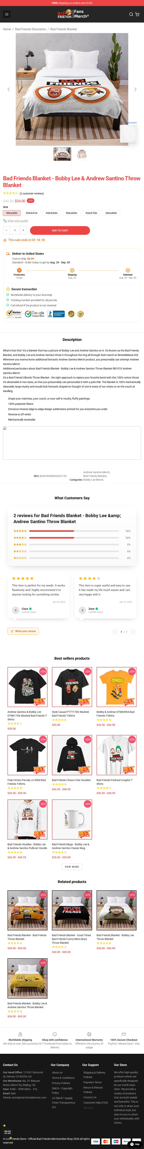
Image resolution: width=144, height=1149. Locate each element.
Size (5, 206)
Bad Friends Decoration (30, 29)
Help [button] (137, 1144)
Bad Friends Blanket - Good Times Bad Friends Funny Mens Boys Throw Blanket (71, 939)
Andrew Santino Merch (96, 472)
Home (7, 29)
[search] (131, 14)
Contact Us (89, 1097)
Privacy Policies (61, 1083)
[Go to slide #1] (62, 154)
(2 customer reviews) (32, 193)
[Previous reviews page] (115, 632)
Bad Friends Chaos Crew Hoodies (71, 780)
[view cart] (137, 14)
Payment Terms (92, 1082)
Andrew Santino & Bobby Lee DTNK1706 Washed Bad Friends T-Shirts (27, 715)
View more (72, 867)
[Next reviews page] (133, 632)
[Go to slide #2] (82, 154)
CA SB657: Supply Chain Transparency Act (63, 1103)
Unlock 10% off (7, 1132)
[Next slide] (135, 89)
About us (57, 1072)
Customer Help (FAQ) (95, 1102)
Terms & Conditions (63, 1077)
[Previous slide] (9, 89)
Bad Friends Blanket (63, 29)
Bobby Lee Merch (93, 479)
